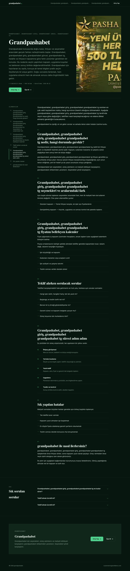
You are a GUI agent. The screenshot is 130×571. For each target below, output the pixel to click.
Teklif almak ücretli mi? (46, 498)
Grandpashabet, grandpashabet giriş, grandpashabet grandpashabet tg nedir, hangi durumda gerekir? (20, 114)
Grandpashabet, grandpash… (60, 3)
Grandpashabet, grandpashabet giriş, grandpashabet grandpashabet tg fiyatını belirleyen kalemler (21, 138)
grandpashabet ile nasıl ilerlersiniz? (20, 165)
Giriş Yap (117, 3)
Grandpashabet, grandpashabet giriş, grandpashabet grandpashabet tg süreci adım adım (20, 154)
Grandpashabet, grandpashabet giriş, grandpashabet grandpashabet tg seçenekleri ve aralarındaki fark (19, 126)
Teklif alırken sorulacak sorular (20, 146)
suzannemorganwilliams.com (112, 565)
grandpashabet (15, 3)
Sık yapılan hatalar (18, 161)
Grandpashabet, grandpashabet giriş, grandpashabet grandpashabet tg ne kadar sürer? (69, 490)
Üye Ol (28, 90)
